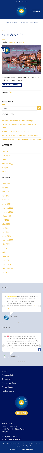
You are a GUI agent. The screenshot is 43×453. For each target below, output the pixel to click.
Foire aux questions (9, 383)
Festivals (5, 151)
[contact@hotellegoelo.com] (20, 1)
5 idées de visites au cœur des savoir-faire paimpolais (21, 139)
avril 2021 (5, 256)
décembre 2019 (7, 268)
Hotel (22, 42)
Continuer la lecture (11, 85)
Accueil (4, 371)
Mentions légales (8, 391)
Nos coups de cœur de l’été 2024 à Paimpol (18, 121)
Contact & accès (7, 387)
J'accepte (13, 449)
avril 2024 (5, 192)
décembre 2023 (7, 208)
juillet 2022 (6, 244)
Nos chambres (7, 379)
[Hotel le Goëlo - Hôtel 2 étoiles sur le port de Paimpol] (21, 11)
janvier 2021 (6, 260)
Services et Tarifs (8, 375)
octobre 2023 (6, 216)
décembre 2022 (7, 240)
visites (4, 172)
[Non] (40, 447)
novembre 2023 (7, 212)
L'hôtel (3, 30)
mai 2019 (5, 272)
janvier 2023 (6, 236)
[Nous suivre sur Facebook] (26, 2)
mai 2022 (5, 248)
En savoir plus (27, 449)
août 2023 (5, 220)
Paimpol (5, 168)
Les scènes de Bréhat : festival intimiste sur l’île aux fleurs (20, 126)
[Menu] (3, 11)
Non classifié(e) (7, 164)
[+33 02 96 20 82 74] (23, 1)
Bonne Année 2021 (14, 34)
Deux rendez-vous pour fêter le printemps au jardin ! (20, 135)
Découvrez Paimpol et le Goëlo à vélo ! (16, 131)
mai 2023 (5, 228)
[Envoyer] (39, 108)
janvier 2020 (6, 264)
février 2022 (6, 252)
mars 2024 (5, 196)
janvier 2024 (6, 204)
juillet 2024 (6, 184)
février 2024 (6, 200)
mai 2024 (5, 188)
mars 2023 (5, 232)
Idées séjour (6, 156)
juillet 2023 (6, 224)
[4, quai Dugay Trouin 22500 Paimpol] (16, 1)
